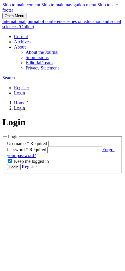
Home (20, 102)
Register (21, 87)
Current (21, 36)
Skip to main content (21, 4)
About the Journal (42, 52)
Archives (22, 41)
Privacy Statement (42, 67)
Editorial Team (39, 62)
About (20, 46)
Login (19, 92)
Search (8, 77)
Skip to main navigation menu (68, 4)
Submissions (37, 57)
